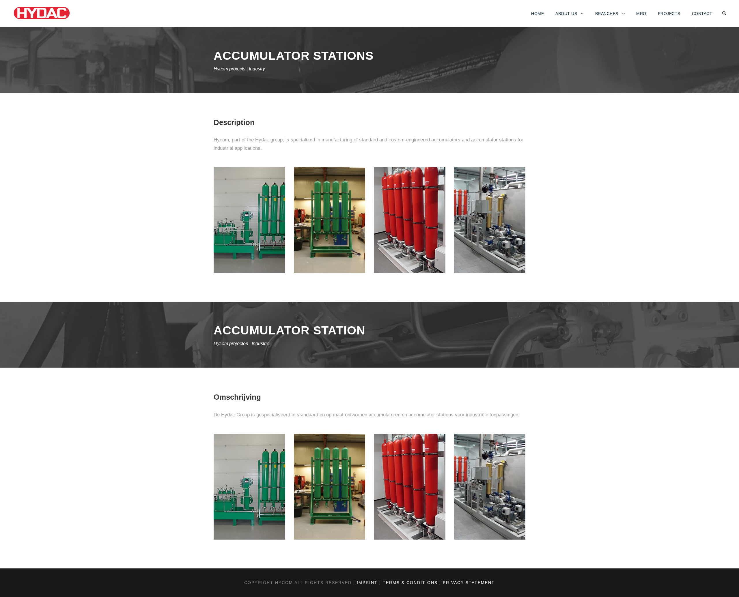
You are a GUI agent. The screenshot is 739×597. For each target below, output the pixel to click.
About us (566, 13)
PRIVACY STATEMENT (469, 582)
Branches (606, 13)
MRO (641, 13)
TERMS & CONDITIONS (410, 582)
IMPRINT (367, 582)
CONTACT (702, 13)
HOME (537, 13)
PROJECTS (669, 13)
